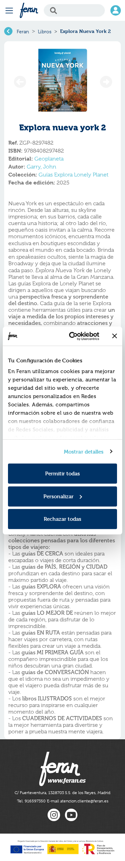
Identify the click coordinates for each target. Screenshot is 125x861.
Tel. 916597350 (31, 801)
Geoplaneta (49, 159)
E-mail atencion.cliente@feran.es (77, 801)
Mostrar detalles (84, 451)
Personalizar (58, 496)
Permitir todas (62, 473)
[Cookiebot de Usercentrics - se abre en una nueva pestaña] (73, 336)
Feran (23, 31)
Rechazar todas (62, 519)
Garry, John (41, 167)
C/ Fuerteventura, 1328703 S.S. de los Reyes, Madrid (62, 792)
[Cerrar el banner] (114, 336)
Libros (44, 31)
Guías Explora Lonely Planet (73, 175)
